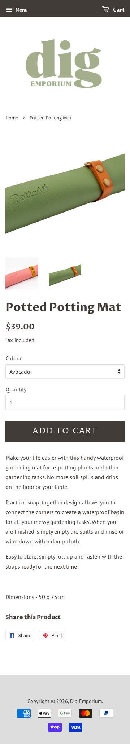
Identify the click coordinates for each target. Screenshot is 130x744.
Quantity (15, 389)
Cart (118, 9)
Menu (21, 9)
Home (11, 118)
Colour (13, 358)
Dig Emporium (86, 701)
